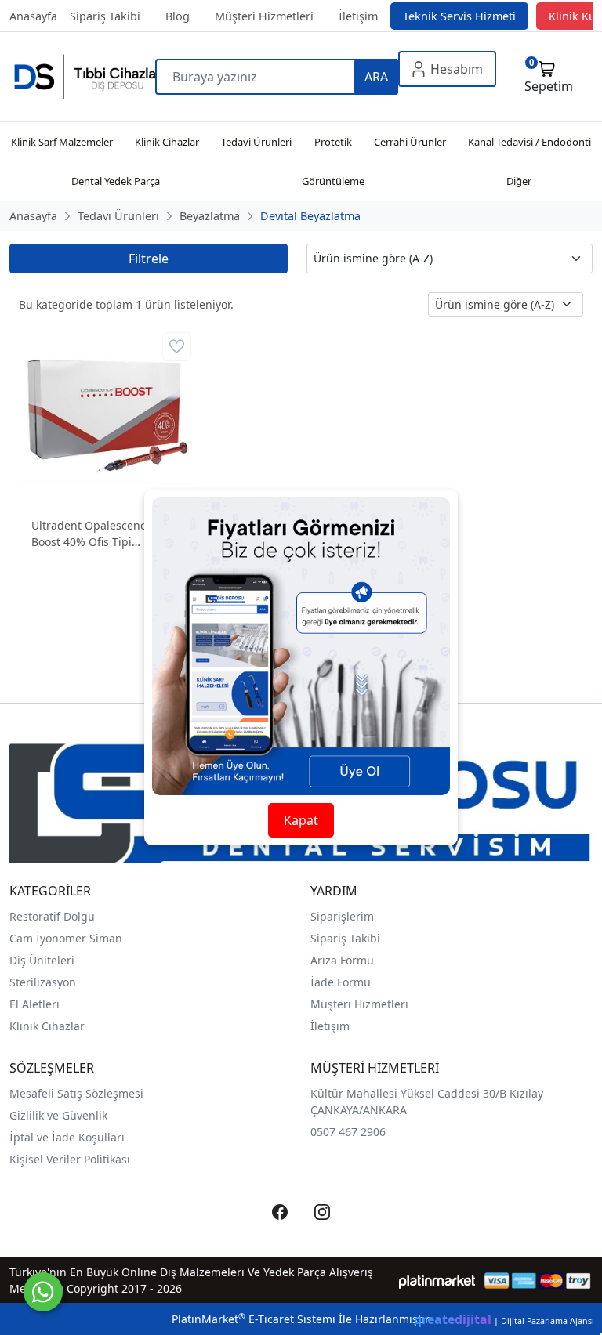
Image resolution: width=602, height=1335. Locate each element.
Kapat (301, 820)
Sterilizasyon (42, 982)
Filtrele (149, 258)
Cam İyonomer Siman (65, 938)
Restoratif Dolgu (52, 916)
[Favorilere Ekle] (176, 346)
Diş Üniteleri (41, 960)
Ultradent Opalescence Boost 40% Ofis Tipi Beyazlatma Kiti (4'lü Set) (95, 534)
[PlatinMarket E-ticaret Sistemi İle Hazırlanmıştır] (437, 1280)
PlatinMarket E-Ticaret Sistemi (253, 1318)
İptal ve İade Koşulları (67, 1137)
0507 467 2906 (348, 1131)
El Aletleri (34, 1004)
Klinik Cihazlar (47, 1025)
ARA (376, 76)
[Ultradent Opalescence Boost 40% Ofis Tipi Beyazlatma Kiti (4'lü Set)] (106, 414)
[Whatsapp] (43, 1291)
